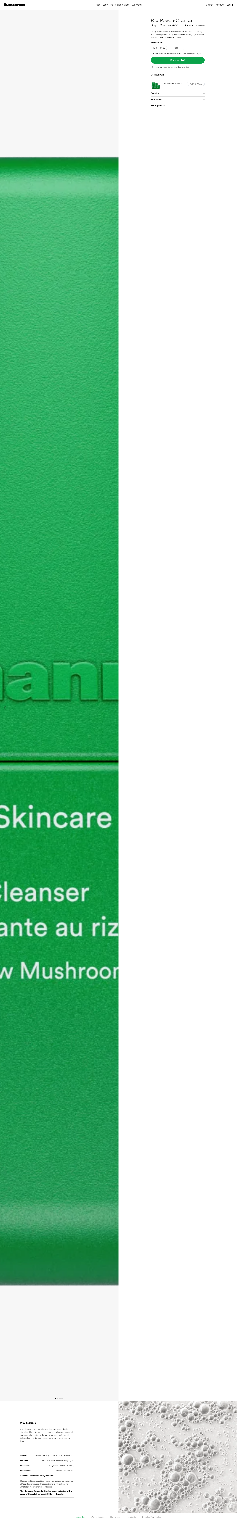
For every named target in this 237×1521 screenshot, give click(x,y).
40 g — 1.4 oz (158, 47)
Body (105, 4)
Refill (176, 47)
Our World (136, 4)
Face (98, 4)
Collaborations (122, 4)
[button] (113, 708)
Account (220, 4)
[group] (59, 705)
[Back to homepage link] (14, 4)
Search (209, 4)
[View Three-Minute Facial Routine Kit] (156, 84)
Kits (111, 4)
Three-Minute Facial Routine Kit (174, 83)
